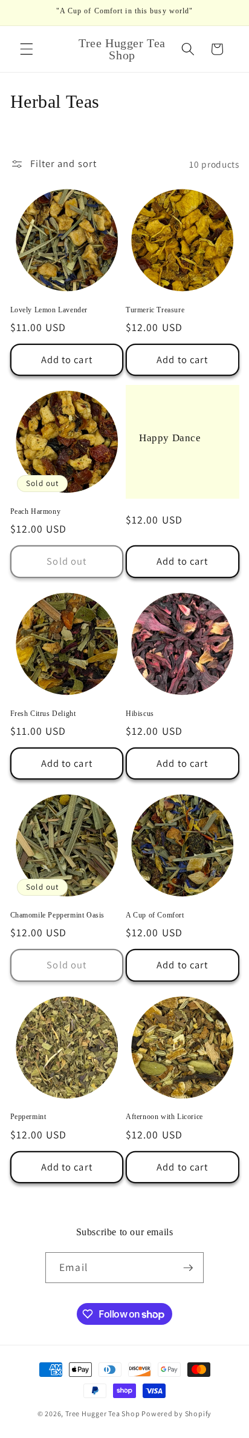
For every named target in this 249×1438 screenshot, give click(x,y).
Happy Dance (170, 438)
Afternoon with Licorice (164, 1116)
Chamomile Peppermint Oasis (57, 915)
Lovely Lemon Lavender (49, 310)
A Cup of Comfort (155, 915)
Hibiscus (140, 713)
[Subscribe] (187, 1268)
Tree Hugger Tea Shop (102, 1413)
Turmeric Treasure (155, 310)
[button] (26, 49)
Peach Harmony (35, 511)
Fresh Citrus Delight (43, 713)
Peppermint (28, 1116)
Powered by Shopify (176, 1413)
